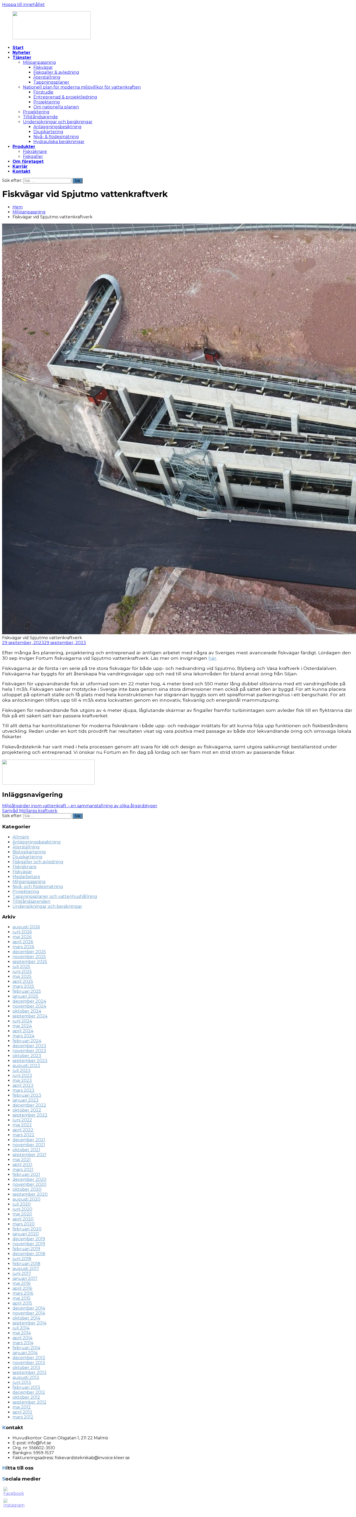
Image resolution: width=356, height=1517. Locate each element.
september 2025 (30, 961)
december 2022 (29, 1105)
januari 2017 (25, 1278)
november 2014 (29, 1313)
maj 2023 (22, 1080)
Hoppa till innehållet (23, 4)
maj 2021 (22, 1159)
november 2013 (29, 1362)
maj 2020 (22, 1214)
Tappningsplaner (51, 82)
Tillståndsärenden (31, 901)
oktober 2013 (26, 1367)
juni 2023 (22, 1075)
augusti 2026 (26, 926)
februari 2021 (26, 1174)
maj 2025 (22, 976)
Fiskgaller (33, 156)
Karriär (20, 166)
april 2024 (23, 1030)
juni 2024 (22, 1021)
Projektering (46, 102)
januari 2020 (26, 1233)
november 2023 (29, 1050)
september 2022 (30, 1115)
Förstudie (43, 92)
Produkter (24, 146)
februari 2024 (27, 1040)
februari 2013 (26, 1387)
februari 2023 (27, 1095)
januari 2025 (25, 996)
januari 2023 (26, 1100)
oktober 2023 (27, 1055)
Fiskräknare (35, 151)
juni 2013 (22, 1382)
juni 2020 (22, 1209)
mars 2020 (24, 1224)
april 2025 (23, 981)
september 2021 (29, 1154)
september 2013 (29, 1372)
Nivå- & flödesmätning (56, 136)
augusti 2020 (26, 1199)
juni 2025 (22, 971)
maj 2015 (21, 1298)
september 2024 (30, 1016)
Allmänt (21, 837)
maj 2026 (22, 936)
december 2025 (29, 951)
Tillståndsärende (40, 116)
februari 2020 (27, 1228)
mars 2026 (23, 946)
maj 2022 (22, 1125)
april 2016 (22, 1288)
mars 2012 (23, 1417)
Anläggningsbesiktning (57, 126)
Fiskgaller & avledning (56, 72)
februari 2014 (26, 1347)
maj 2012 (22, 1407)
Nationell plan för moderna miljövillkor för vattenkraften (82, 87)
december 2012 (29, 1392)
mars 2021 (23, 1169)
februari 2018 (26, 1263)
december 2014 (29, 1308)
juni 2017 (22, 1273)
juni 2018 (22, 1258)
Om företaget (28, 161)
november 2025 (29, 956)
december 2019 (29, 1238)
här (212, 658)
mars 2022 (23, 1134)
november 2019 (29, 1243)
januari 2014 (25, 1352)
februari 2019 (26, 1248)
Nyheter (21, 52)
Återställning (46, 77)
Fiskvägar (43, 67)
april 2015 (22, 1303)
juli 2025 (21, 966)
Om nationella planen (56, 106)
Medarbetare (26, 876)
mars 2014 (23, 1342)
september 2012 (29, 1402)
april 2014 (22, 1337)
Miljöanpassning (39, 62)
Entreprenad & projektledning (65, 97)
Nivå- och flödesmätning (38, 886)
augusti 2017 (26, 1268)
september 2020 (30, 1194)
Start (18, 47)
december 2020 (29, 1179)
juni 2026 (22, 931)
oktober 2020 (27, 1189)
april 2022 (23, 1129)
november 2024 (29, 1006)
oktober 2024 (27, 1011)
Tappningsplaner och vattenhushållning (55, 896)
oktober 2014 (26, 1318)
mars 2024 (23, 1035)
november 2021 (29, 1144)
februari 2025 (27, 991)
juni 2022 (22, 1120)
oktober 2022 (27, 1110)
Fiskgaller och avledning (38, 861)
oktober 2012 (26, 1397)
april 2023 (23, 1085)
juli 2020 (22, 1204)
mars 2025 (23, 986)
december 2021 (29, 1139)
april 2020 (23, 1219)
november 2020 (29, 1184)
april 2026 (23, 941)
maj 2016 (21, 1283)
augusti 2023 (26, 1065)
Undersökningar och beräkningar (58, 121)
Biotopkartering (29, 851)
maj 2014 (22, 1332)
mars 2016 (23, 1293)
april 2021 (22, 1164)
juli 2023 (21, 1070)
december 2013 (29, 1357)
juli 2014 (21, 1327)
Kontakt (21, 171)
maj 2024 (22, 1025)
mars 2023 (23, 1090)
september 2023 (30, 1060)
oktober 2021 (26, 1149)
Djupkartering (48, 131)
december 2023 (29, 1045)
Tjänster (22, 57)
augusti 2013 (26, 1377)
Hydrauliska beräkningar (58, 141)
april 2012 (22, 1412)
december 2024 (29, 1001)
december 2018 (29, 1253)
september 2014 (29, 1323)
